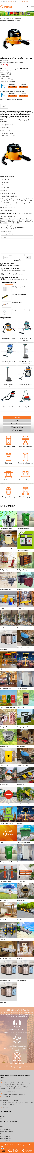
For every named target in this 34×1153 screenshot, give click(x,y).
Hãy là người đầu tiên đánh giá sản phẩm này (11, 62)
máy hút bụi (23, 219)
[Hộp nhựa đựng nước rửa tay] (6, 289)
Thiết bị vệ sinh (11, 99)
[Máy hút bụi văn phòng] (8, 328)
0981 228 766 (11, 2)
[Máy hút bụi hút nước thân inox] (25, 328)
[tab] (4, 106)
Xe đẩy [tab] (17, 420)
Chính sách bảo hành (5, 1141)
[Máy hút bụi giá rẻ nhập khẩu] (25, 397)
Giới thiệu (2, 1116)
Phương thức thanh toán (6, 1131)
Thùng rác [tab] (17, 417)
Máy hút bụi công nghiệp (9, 213)
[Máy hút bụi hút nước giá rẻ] (25, 374)
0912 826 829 (24, 2)
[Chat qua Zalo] (3, 1151)
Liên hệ (2, 1119)
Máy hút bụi (20, 99)
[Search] (28, 7)
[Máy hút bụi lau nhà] (8, 397)
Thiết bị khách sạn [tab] (17, 424)
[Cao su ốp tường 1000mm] (6, 297)
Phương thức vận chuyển (6, 1134)
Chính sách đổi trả (5, 1136)
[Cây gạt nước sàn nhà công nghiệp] (6, 312)
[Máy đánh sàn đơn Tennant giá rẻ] (8, 374)
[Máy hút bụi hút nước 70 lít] (8, 351)
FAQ (1, 1127)
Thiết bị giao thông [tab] (17, 430)
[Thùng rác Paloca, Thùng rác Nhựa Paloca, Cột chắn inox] (6, 6)
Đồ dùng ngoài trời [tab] (17, 427)
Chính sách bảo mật (5, 1138)
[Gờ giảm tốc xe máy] (6, 304)
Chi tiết (4, 106)
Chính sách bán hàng (5, 1129)
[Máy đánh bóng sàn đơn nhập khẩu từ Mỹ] (25, 351)
